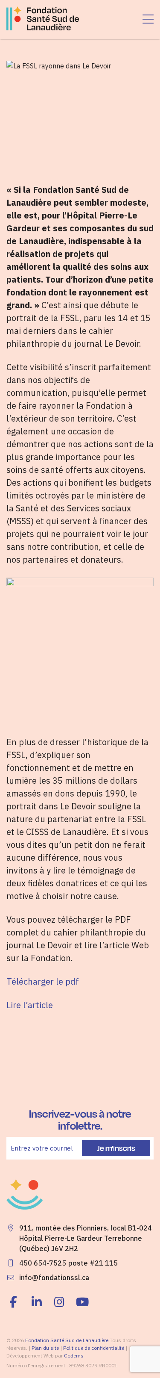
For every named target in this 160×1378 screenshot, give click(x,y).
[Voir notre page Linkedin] (36, 1302)
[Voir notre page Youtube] (82, 1302)
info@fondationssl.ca (54, 1277)
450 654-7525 (42, 1263)
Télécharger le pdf (42, 981)
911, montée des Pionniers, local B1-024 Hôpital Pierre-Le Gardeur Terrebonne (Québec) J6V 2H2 (85, 1238)
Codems (74, 1355)
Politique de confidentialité (93, 1348)
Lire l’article (29, 1005)
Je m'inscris (116, 1148)
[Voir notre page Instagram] (59, 1302)
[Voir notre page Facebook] (15, 1302)
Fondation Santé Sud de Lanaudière (66, 1340)
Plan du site (45, 1348)
